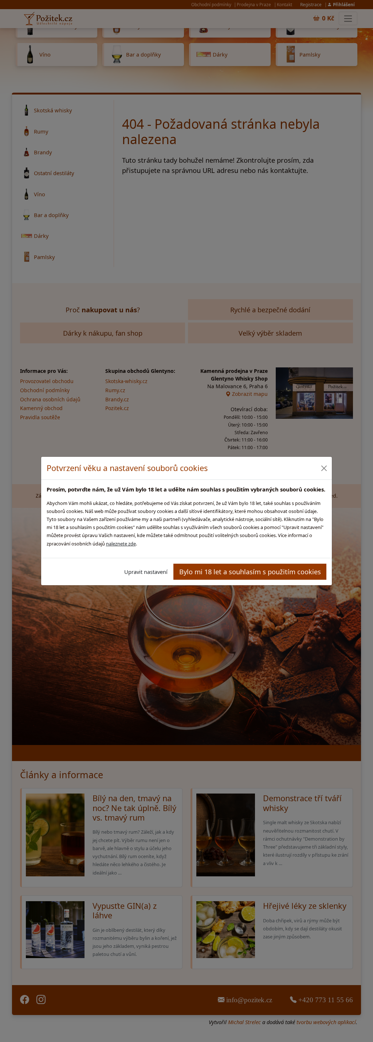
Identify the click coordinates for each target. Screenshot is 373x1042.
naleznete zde (121, 543)
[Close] (323, 468)
